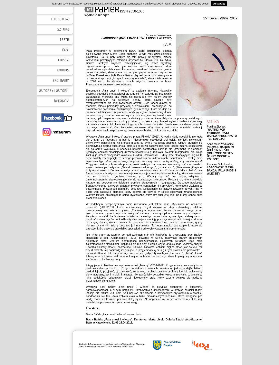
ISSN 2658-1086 (131, 11)
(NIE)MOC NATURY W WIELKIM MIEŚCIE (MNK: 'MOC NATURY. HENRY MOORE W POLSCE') (220, 153)
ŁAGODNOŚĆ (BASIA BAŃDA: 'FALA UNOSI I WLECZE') (221, 170)
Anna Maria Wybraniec (220, 144)
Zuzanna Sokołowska (219, 164)
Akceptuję (219, 3)
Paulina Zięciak (216, 126)
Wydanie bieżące (96, 15)
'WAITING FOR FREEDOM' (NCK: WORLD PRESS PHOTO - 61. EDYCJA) (222, 134)
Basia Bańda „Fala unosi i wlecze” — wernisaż (113, 314)
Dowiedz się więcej (198, 3)
